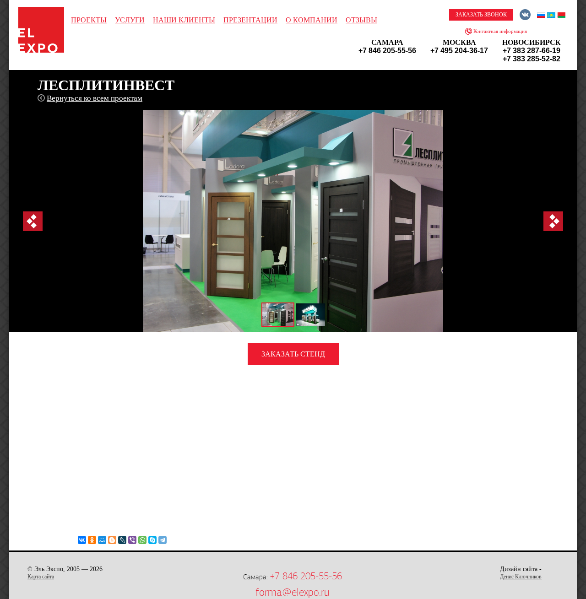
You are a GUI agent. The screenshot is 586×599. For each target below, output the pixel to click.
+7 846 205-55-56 (306, 576)
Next (553, 221)
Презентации (250, 20)
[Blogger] (112, 540)
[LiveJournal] (122, 540)
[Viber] (132, 540)
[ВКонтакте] (82, 540)
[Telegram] (162, 540)
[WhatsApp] (142, 540)
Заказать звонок (481, 14)
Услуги (130, 20)
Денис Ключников (521, 576)
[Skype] (152, 540)
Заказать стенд (293, 354)
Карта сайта (40, 576)
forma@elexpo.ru (292, 592)
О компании (311, 20)
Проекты (89, 20)
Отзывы (361, 20)
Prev (33, 221)
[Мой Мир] (102, 540)
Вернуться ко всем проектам (94, 98)
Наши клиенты (184, 20)
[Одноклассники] (92, 540)
